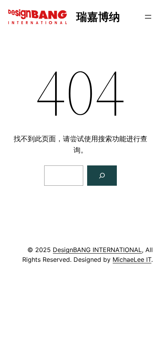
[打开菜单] (148, 16)
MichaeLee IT (132, 259)
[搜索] (102, 175)
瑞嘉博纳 (98, 16)
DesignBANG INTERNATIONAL (97, 250)
